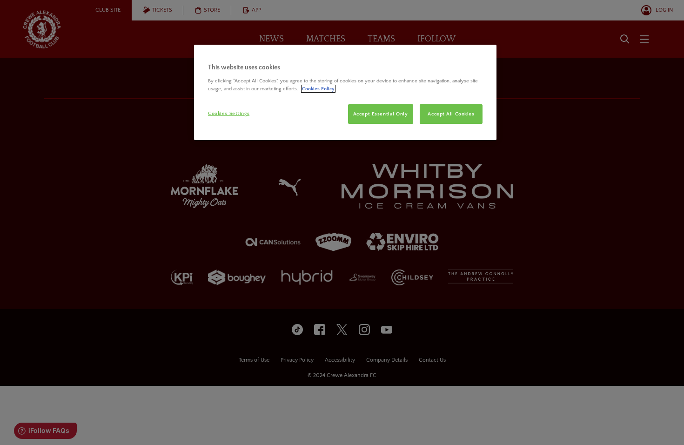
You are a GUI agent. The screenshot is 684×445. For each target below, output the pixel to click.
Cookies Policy (318, 89)
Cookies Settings (228, 113)
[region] (345, 93)
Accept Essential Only (380, 114)
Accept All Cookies (451, 114)
